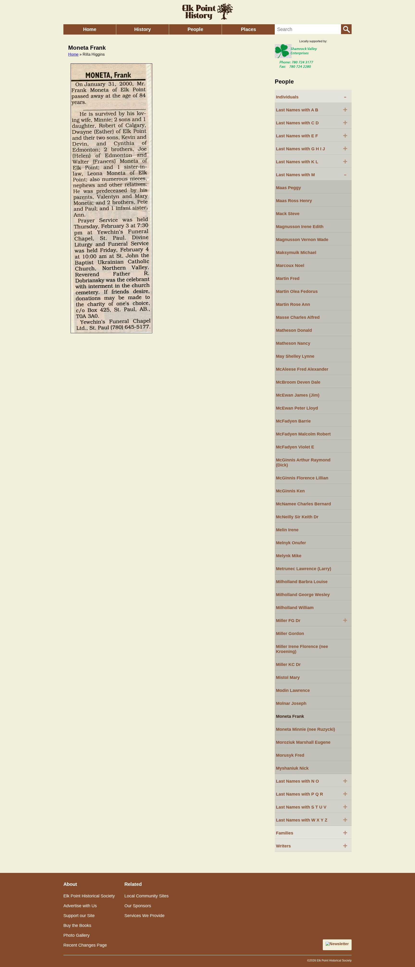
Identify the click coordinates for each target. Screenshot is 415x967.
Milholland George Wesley (303, 594)
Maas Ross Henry (294, 200)
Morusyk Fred (290, 755)
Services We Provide (144, 915)
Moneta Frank (290, 716)
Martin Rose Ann (293, 304)
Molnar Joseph (291, 703)
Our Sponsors (137, 905)
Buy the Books (77, 925)
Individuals (311, 96)
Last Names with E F (312, 135)
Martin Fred (287, 278)
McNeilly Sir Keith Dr (297, 516)
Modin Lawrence (293, 690)
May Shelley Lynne (295, 356)
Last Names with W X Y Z (312, 819)
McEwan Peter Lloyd (297, 408)
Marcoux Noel (290, 265)
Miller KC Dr (288, 664)
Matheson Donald (294, 330)
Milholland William (295, 607)
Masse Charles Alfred (298, 317)
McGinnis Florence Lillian (302, 478)
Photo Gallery (76, 935)
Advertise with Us (80, 905)
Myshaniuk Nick (292, 768)
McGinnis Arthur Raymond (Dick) (303, 462)
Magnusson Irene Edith (299, 226)
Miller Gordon (290, 633)
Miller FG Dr (312, 620)
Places (248, 29)
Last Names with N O (312, 780)
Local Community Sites (146, 896)
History (142, 29)
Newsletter (339, 944)
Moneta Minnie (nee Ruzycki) (305, 729)
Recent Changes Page (85, 945)
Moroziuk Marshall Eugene (303, 742)
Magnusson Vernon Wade (302, 239)
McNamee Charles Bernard (303, 504)
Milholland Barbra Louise (302, 581)
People (195, 29)
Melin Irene (287, 529)
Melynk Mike (288, 555)
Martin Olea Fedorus (297, 291)
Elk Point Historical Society (89, 896)
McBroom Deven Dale (298, 382)
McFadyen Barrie (293, 421)
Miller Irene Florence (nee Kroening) (302, 649)
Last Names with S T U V (312, 806)
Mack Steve (287, 213)
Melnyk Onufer (291, 542)
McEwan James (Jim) (297, 395)
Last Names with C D (312, 122)
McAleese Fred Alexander (302, 369)
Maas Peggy (288, 187)
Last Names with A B (312, 109)
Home (89, 29)
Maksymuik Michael (296, 252)
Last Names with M (311, 174)
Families (312, 832)
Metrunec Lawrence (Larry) (303, 568)
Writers (312, 845)
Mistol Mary (288, 677)
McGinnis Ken (290, 491)
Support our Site (79, 915)
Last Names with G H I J (312, 148)
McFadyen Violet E (295, 447)
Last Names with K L (312, 161)
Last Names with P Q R (312, 793)
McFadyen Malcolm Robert (303, 434)
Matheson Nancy (293, 343)
